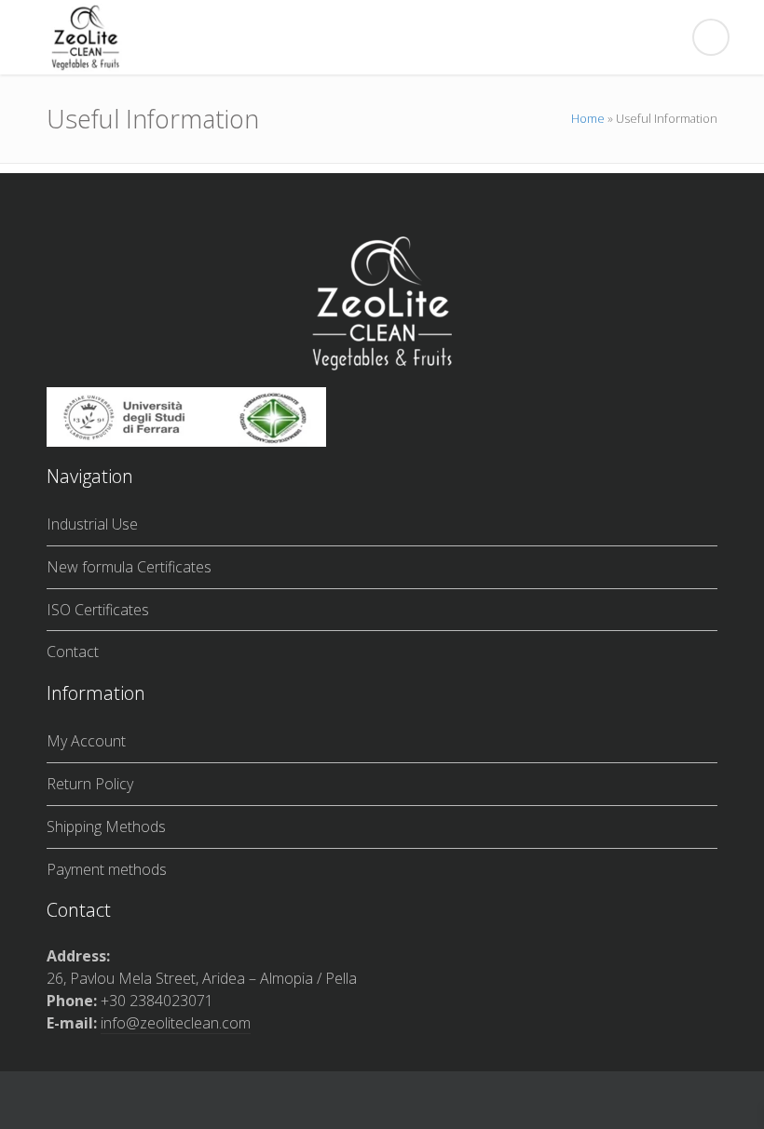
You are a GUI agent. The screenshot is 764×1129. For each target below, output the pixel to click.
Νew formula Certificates (129, 567)
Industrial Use (92, 524)
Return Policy (90, 783)
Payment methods (107, 869)
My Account (86, 741)
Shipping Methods (106, 826)
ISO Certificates (98, 609)
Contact (73, 651)
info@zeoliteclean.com (176, 1023)
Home (588, 118)
